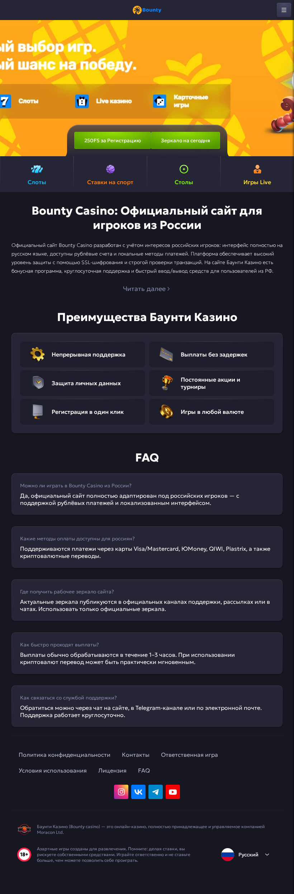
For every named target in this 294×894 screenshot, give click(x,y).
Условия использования (53, 770)
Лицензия (112, 770)
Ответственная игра (189, 754)
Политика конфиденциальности (64, 754)
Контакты (136, 754)
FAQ (144, 770)
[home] (147, 10)
